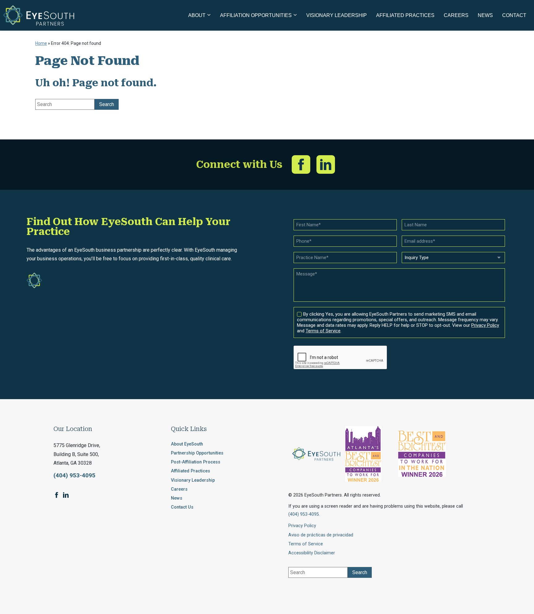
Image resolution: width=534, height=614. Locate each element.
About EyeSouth (187, 444)
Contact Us (182, 507)
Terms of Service (305, 544)
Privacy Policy (302, 525)
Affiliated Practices (190, 471)
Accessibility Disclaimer (311, 553)
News (176, 498)
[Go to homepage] (38, 15)
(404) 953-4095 (74, 475)
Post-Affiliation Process (195, 462)
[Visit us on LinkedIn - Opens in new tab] (325, 164)
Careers (179, 489)
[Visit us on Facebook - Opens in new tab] (301, 164)
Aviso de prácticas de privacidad (320, 535)
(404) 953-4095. (304, 514)
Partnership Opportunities (197, 453)
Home (41, 43)
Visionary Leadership (193, 480)
